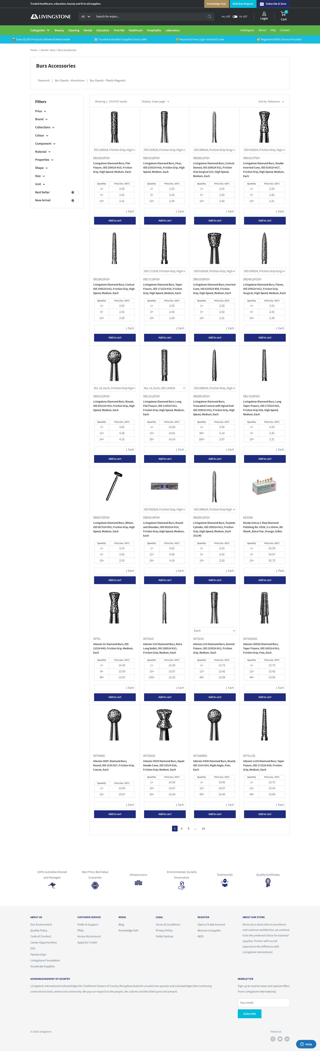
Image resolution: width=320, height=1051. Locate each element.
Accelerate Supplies (42, 966)
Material (40, 152)
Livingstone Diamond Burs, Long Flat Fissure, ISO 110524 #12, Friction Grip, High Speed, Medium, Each (163, 408)
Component (43, 143)
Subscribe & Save (276, 4)
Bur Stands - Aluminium (69, 80)
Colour (39, 135)
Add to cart (115, 221)
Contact (285, 30)
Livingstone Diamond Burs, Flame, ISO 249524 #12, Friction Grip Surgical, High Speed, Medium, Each (264, 289)
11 (203, 829)
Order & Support (87, 925)
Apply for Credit (87, 942)
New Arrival (43, 200)
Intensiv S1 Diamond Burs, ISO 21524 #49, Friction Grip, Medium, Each (113, 648)
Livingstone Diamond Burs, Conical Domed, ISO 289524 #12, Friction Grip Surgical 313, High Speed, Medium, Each (213, 169)
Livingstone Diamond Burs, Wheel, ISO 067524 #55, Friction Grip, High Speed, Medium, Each (114, 527)
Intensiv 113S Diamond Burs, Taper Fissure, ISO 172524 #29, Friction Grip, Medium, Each (263, 765)
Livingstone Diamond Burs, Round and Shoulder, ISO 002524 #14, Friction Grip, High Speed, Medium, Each (163, 529)
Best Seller (42, 192)
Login (264, 18)
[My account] (264, 14)
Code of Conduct (40, 936)
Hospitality (154, 30)
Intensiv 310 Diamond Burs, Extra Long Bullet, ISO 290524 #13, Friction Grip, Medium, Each (162, 648)
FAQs (80, 930)
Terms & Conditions (168, 925)
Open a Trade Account (211, 925)
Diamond (43, 80)
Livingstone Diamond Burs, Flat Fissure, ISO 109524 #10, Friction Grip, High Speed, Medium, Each (112, 167)
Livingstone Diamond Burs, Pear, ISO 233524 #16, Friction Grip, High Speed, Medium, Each (164, 167)
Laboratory (173, 30)
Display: (146, 101)
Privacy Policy (164, 930)
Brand (39, 119)
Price (38, 111)
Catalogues (247, 30)
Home (33, 50)
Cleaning (73, 30)
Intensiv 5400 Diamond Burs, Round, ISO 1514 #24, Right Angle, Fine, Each (214, 765)
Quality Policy (38, 930)
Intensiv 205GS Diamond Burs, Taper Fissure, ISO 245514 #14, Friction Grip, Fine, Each (261, 648)
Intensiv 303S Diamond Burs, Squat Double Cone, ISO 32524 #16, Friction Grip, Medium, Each (163, 765)
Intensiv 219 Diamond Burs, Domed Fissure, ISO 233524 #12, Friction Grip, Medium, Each (213, 648)
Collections (42, 127)
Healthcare (136, 30)
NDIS (201, 936)
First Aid (119, 30)
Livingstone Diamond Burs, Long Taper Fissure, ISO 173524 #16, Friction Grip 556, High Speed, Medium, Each (262, 408)
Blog (121, 925)
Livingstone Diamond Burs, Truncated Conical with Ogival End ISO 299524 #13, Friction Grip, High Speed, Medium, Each (214, 408)
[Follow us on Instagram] (273, 1039)
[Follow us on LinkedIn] (287, 1039)
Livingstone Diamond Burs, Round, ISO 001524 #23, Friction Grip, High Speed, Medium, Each (114, 406)
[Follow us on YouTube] (280, 1039)
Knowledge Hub (216, 4)
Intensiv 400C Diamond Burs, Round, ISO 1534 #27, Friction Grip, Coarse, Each (113, 765)
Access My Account (89, 936)
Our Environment (41, 925)
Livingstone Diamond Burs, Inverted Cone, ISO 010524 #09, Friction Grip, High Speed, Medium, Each (214, 289)
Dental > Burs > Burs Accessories (58, 50)
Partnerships (38, 955)
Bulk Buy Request (243, 4)
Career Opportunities (43, 942)
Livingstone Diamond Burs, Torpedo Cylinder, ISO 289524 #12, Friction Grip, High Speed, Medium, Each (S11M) (214, 529)
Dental (88, 30)
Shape (39, 168)
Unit (38, 184)
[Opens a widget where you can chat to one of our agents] (306, 1044)
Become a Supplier (209, 930)
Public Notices (164, 936)
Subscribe (249, 1014)
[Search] (209, 17)
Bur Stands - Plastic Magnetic (108, 80)
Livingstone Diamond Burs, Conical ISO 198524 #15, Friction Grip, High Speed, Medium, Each (114, 289)
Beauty (59, 30)
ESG (32, 948)
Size (38, 176)
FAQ (273, 30)
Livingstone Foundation (45, 960)
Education (102, 30)
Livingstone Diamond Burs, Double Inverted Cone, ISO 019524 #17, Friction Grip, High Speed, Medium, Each (263, 169)
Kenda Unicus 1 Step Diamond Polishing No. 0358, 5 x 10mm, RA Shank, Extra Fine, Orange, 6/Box (263, 527)
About (262, 30)
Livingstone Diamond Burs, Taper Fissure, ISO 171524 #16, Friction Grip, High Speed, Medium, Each (162, 289)
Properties (42, 160)
